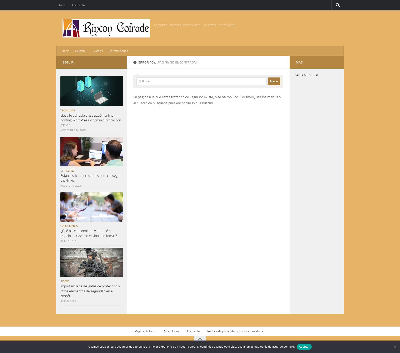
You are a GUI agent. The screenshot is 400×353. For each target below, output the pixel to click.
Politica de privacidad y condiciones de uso (236, 331)
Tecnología (68, 110)
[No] (395, 347)
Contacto (78, 5)
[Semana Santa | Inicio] (106, 28)
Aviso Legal (172, 331)
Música (80, 51)
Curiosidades (69, 225)
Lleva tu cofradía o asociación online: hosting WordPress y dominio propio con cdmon (90, 120)
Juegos (64, 281)
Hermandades (118, 51)
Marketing (67, 170)
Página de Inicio (145, 331)
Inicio (62, 5)
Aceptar (304, 346)
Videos (98, 51)
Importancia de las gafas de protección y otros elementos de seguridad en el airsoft (90, 291)
